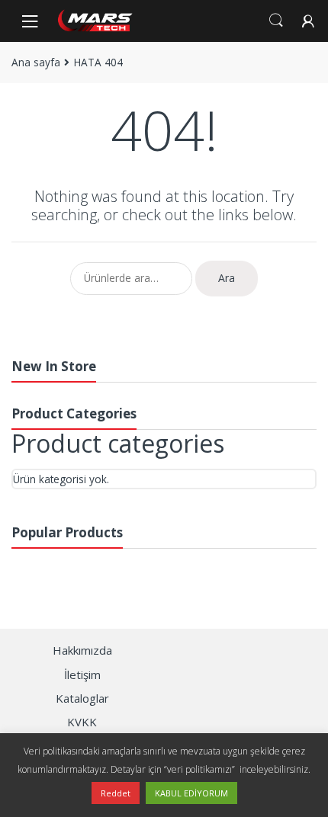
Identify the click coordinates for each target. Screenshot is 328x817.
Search (276, 20)
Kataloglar (82, 698)
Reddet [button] (115, 793)
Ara (226, 278)
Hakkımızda (82, 650)
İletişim (82, 674)
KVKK (82, 721)
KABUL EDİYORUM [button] (191, 793)
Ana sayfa (35, 62)
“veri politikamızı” (200, 769)
